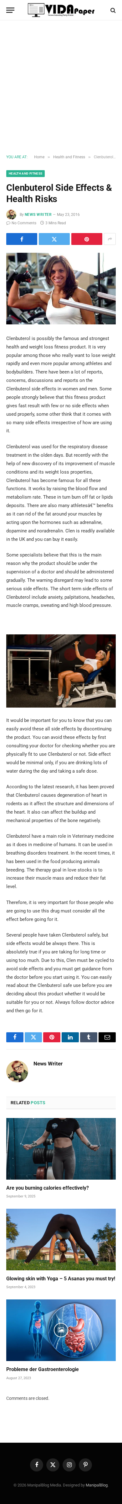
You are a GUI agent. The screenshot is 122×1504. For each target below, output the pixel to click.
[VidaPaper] (61, 10)
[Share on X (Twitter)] (54, 239)
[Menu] (10, 10)
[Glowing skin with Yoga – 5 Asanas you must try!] (61, 1239)
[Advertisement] (61, 88)
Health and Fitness (25, 173)
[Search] (112, 10)
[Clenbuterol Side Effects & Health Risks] (61, 288)
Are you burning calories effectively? (47, 1188)
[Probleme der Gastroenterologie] (61, 1330)
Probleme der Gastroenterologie (42, 1369)
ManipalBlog (97, 1485)
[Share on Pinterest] (86, 239)
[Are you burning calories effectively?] (61, 1149)
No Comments (24, 223)
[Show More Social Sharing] (110, 239)
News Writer (38, 214)
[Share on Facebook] (21, 239)
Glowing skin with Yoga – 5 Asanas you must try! (60, 1279)
